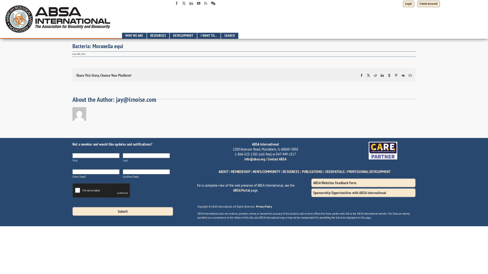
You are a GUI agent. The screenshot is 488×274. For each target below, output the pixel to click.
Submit (123, 211)
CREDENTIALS (335, 171)
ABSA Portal (241, 190)
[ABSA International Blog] (205, 3)
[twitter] (184, 3)
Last (125, 160)
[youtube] (198, 3)
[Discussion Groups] (213, 3)
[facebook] (176, 3)
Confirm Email (131, 176)
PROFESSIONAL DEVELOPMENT (369, 171)
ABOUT (224, 171)
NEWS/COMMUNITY (266, 171)
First (75, 160)
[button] (428, 4)
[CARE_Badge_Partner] (383, 143)
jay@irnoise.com (136, 99)
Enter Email (79, 176)
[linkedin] (191, 3)
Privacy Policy (264, 206)
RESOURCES (291, 171)
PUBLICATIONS (312, 171)
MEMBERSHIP (240, 171)
